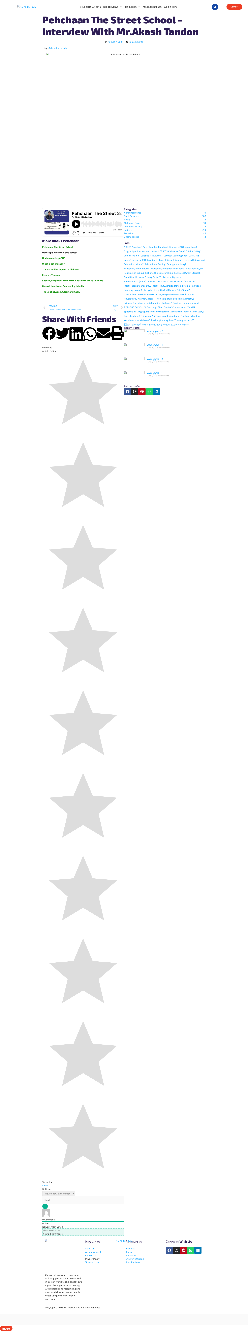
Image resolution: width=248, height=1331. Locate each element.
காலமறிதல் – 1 (155, 344)
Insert (6, 1328)
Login (45, 1185)
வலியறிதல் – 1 (155, 372)
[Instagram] (134, 391)
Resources (130, 7)
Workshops (170, 7)
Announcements (152, 7)
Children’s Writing (90, 7)
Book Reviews (110, 7)
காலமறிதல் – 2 (155, 331)
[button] (215, 7)
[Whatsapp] (149, 391)
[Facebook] (127, 391)
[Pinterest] (142, 391)
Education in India (58, 48)
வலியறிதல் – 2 (155, 358)
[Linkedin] (156, 391)
